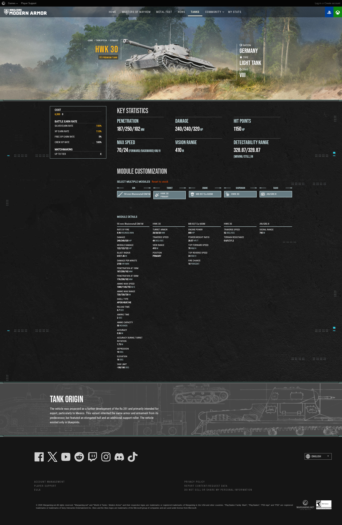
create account (332, 3)
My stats (234, 12)
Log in (318, 3)
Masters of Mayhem (136, 12)
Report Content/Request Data (206, 486)
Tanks (195, 12)
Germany (114, 40)
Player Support (45, 486)
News (181, 12)
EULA (37, 490)
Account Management (49, 482)
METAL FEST (164, 12)
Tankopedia (101, 40)
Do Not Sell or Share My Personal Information (218, 490)
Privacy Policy (194, 482)
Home (112, 12)
